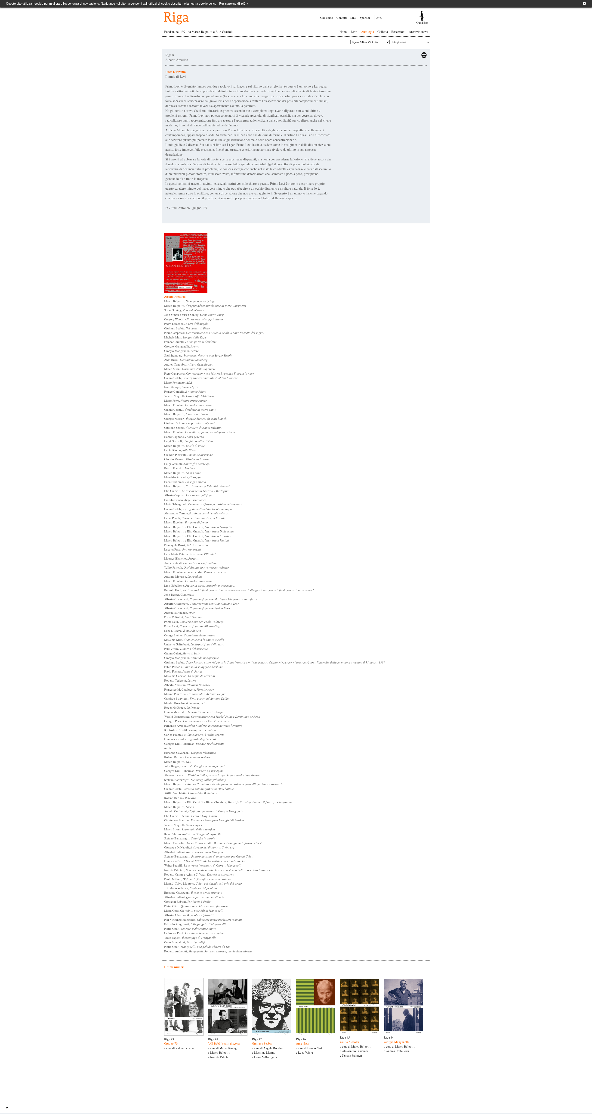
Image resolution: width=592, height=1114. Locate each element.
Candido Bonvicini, (197, 698)
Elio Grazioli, (196, 491)
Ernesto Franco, (185, 500)
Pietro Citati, (196, 906)
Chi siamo (326, 18)
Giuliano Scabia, (187, 328)
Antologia (367, 31)
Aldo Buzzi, (186, 360)
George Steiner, (190, 635)
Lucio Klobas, (180, 450)
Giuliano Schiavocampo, (189, 423)
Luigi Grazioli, (189, 441)
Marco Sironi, (190, 369)
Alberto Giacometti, (210, 599)
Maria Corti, (193, 910)
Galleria (382, 31)
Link (353, 18)
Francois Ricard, (190, 739)
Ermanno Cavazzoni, (190, 753)
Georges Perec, (197, 721)
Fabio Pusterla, (193, 667)
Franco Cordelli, (190, 342)
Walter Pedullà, (202, 865)
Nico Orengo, (181, 387)
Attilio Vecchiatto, (191, 793)
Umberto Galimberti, (194, 644)
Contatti (341, 18)
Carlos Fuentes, (194, 734)
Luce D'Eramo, (182, 631)
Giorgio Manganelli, (181, 346)
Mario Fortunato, (178, 382)
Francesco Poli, (204, 861)
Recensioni (398, 31)
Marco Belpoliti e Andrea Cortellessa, (223, 784)
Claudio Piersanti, (188, 455)
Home (343, 31)
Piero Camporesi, (214, 333)
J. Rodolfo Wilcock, (190, 888)
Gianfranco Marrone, (204, 820)
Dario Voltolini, (183, 617)
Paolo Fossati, (183, 671)
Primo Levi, (194, 622)
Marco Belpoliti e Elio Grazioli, (198, 527)
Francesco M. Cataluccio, (189, 689)
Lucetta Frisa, (182, 549)
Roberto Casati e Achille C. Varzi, (199, 874)
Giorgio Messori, (196, 418)
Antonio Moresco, (183, 576)
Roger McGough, (182, 707)
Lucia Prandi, (194, 518)
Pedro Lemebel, (186, 324)
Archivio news (418, 31)
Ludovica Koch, (195, 933)
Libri (354, 31)
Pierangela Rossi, (186, 545)
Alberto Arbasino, (187, 685)
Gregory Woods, (193, 319)
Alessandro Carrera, (196, 513)
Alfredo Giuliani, (195, 852)
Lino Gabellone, (199, 585)
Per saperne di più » (233, 3)
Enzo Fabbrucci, (185, 482)
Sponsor (365, 18)
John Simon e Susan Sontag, (194, 315)
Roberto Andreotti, (208, 951)
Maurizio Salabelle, (182, 477)
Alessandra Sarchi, (212, 775)
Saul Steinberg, (198, 355)
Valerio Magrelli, (189, 396)
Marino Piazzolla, (195, 694)
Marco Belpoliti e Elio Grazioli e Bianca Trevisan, (228, 802)
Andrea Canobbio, (188, 364)
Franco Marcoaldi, (194, 712)
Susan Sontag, (184, 310)
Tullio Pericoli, (196, 567)
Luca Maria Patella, (190, 554)
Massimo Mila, (194, 640)
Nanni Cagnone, (184, 437)
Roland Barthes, (187, 757)
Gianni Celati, (201, 378)
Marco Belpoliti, (189, 301)
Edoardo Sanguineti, (195, 924)
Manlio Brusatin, (185, 703)
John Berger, (179, 594)
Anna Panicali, (190, 563)
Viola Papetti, (190, 938)
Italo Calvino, (192, 834)
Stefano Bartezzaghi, (195, 780)
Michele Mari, (185, 337)
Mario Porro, (185, 400)
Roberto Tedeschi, (180, 680)
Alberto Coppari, (188, 495)
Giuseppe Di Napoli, (199, 847)
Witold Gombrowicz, (212, 716)
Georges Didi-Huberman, (194, 744)
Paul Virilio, (186, 649)
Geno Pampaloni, (184, 942)
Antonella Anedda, (179, 612)
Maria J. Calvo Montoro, (203, 883)
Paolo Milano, (197, 879)
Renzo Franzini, (179, 468)
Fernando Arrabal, (203, 725)
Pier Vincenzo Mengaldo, (203, 919)
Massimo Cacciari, (189, 676)
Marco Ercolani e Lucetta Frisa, (195, 572)
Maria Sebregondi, (202, 504)
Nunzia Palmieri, (217, 870)
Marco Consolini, (213, 843)
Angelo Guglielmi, (203, 811)
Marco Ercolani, (188, 405)
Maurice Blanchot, (181, 558)
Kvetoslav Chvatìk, (190, 730)
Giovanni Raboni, (187, 901)
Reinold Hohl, (239, 590)
